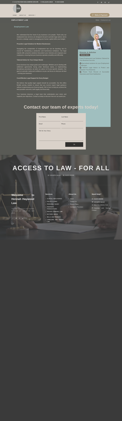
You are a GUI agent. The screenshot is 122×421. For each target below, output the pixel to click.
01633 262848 (60, 2)
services (31, 15)
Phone (63, 124)
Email (41, 124)
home (15, 15)
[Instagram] (105, 2)
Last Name (64, 117)
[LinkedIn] (101, 2)
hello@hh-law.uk (47, 2)
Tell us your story (45, 130)
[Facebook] (98, 2)
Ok (74, 144)
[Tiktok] (109, 2)
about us (22, 15)
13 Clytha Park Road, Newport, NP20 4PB (26, 2)
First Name (42, 117)
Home (97, 20)
